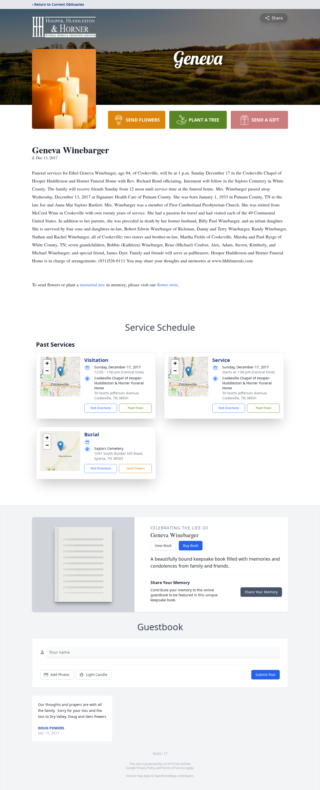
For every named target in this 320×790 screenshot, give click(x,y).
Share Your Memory (261, 592)
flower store (167, 285)
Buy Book (190, 545)
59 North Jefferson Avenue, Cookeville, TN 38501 (117, 395)
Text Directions (100, 408)
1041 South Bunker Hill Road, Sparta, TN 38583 (118, 456)
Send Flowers (135, 468)
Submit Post (266, 674)
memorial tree (92, 285)
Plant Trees (135, 408)
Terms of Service (173, 768)
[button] (60, 371)
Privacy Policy (145, 768)
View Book (163, 545)
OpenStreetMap (165, 776)
